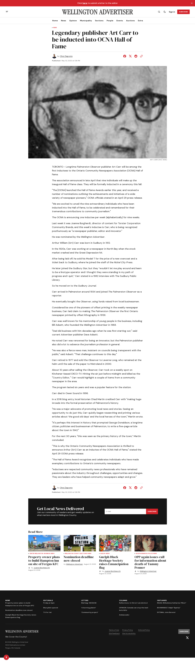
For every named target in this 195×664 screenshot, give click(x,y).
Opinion (73, 20)
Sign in (172, 12)
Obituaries (162, 600)
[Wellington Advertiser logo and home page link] (97, 11)
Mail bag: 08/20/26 (88, 603)
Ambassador (124, 615)
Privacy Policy (127, 630)
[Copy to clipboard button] (141, 56)
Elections (83, 553)
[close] (192, 3)
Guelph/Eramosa (142, 553)
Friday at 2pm (48, 603)
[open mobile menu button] (7, 12)
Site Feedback (114, 633)
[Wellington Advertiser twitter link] (187, 637)
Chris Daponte (66, 56)
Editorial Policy (144, 630)
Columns (123, 600)
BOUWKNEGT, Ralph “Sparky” (168, 608)
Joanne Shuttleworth (42, 568)
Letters (84, 600)
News (63, 20)
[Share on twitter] (130, 56)
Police (150, 553)
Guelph (102, 553)
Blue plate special (50, 608)
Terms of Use (114, 630)
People (110, 20)
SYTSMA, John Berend (166, 612)
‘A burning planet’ (88, 608)
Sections (99, 20)
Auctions (130, 20)
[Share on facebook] (125, 56)
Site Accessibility (129, 633)
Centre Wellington (36, 553)
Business (47, 553)
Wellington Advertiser (74, 564)
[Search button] (159, 12)
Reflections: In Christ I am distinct (133, 603)
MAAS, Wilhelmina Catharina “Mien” (171, 603)
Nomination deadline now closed (18, 610)
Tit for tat (47, 612)
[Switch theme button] (164, 12)
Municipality (86, 20)
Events (119, 20)
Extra (140, 20)
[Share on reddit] (136, 56)
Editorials (48, 600)
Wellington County (72, 553)
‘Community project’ (89, 612)
